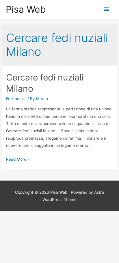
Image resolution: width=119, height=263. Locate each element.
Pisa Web (26, 9)
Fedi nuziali (16, 98)
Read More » (17, 159)
